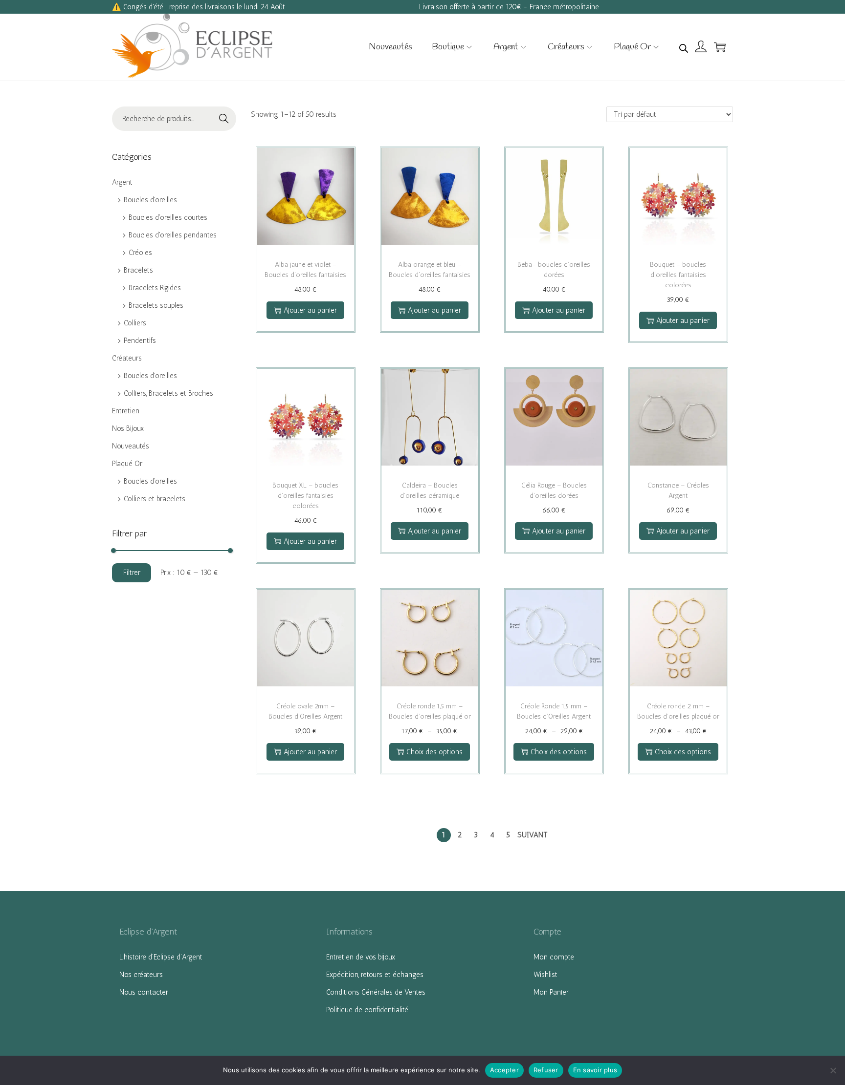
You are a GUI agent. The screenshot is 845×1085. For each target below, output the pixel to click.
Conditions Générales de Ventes (375, 992)
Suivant (532, 834)
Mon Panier (551, 992)
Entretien (125, 410)
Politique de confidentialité (367, 1009)
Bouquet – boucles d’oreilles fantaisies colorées (678, 274)
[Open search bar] (683, 46)
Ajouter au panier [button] (310, 310)
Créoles (140, 252)
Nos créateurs (141, 974)
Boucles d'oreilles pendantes (173, 235)
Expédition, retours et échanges (374, 974)
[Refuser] (833, 1070)
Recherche (224, 120)
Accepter (504, 1070)
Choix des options (434, 751)
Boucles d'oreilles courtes (168, 217)
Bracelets (138, 270)
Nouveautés (130, 446)
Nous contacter (143, 992)
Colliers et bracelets (154, 498)
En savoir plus (595, 1070)
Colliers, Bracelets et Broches (168, 393)
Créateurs (127, 358)
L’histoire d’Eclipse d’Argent (160, 957)
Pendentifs (140, 340)
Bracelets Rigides (155, 287)
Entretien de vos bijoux (360, 957)
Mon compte (554, 957)
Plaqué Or (127, 463)
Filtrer (131, 572)
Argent (122, 182)
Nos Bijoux (128, 428)
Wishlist (545, 974)
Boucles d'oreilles (150, 199)
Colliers (135, 323)
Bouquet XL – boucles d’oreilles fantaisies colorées (305, 495)
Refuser (546, 1070)
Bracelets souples (156, 305)
